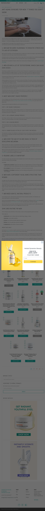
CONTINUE (33, 261)
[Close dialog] (42, 242)
